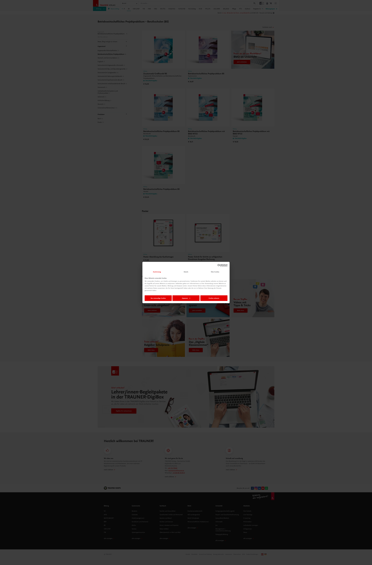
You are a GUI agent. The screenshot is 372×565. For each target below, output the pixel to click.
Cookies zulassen (214, 298)
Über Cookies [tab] (215, 272)
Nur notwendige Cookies (158, 298)
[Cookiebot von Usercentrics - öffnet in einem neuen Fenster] (219, 265)
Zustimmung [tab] (157, 272)
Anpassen (185, 298)
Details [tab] (186, 272)
